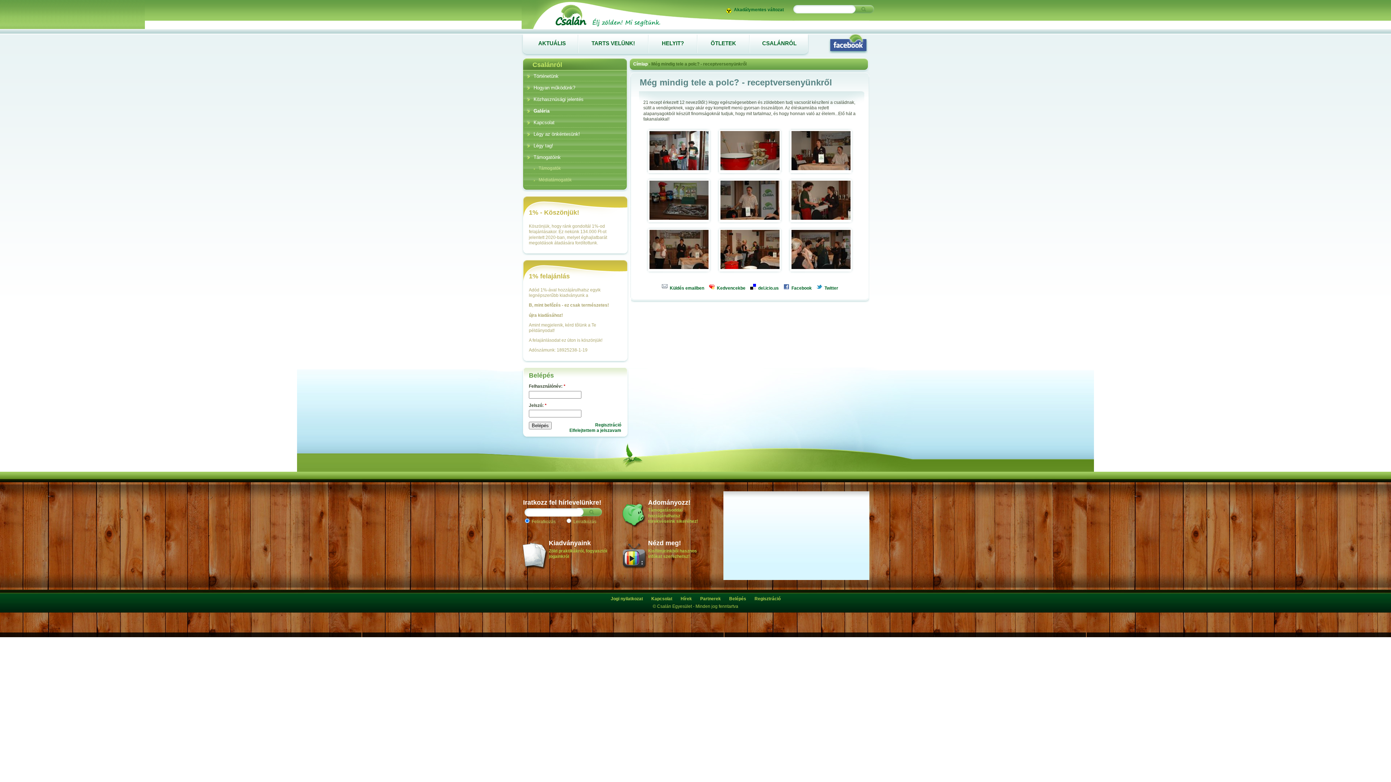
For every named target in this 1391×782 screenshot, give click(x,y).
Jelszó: (538, 405)
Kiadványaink (570, 543)
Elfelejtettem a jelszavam (595, 430)
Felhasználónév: (547, 386)
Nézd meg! (664, 543)
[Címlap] (607, 26)
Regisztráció (608, 425)
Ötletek (723, 43)
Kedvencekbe (730, 288)
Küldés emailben (686, 288)
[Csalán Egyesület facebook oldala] (848, 43)
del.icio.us (768, 288)
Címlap (640, 64)
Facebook (801, 288)
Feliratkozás (543, 521)
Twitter (830, 288)
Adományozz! (669, 502)
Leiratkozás (584, 521)
